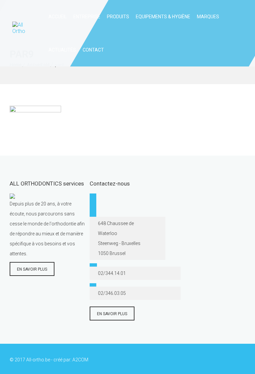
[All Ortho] (21, 33)
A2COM (80, 359)
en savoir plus (32, 269)
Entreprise (86, 16)
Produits (118, 16)
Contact (93, 50)
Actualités (62, 50)
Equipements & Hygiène (163, 16)
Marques (208, 16)
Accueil (57, 16)
